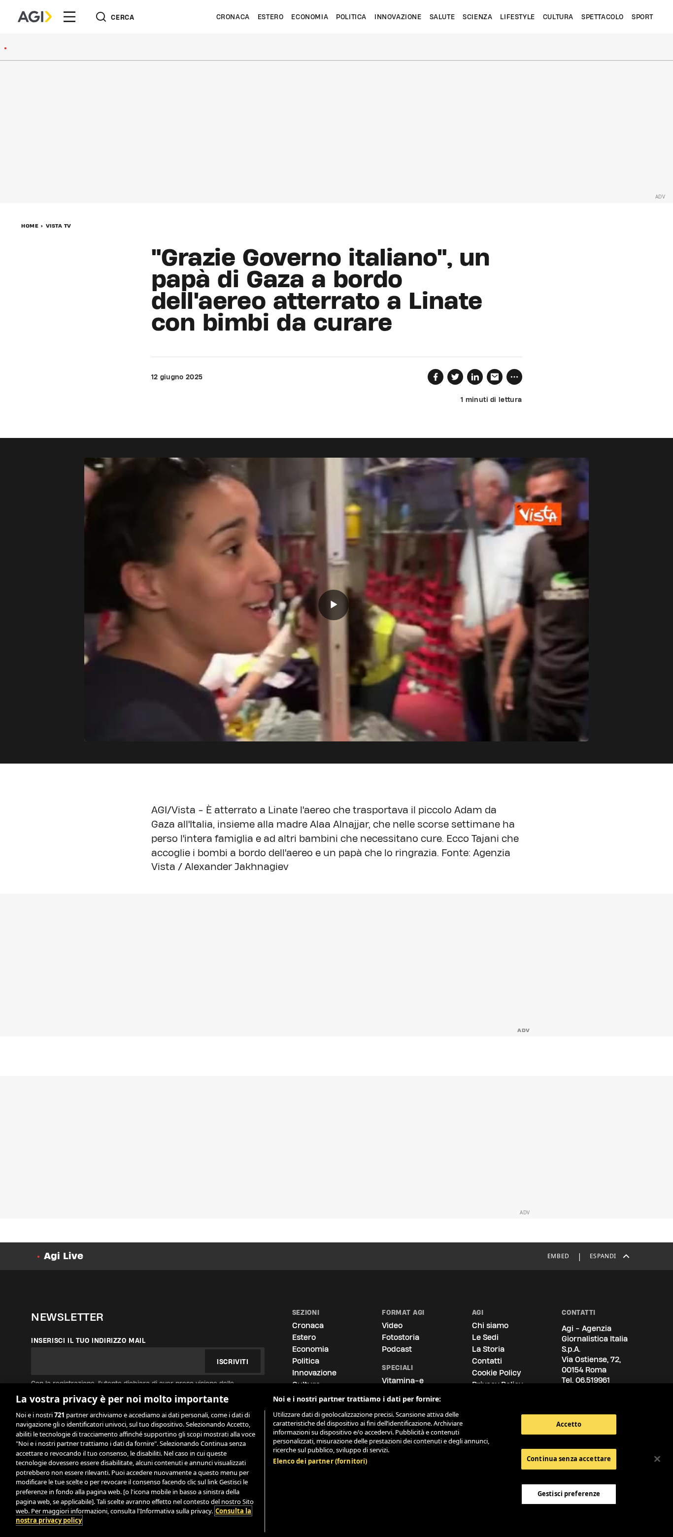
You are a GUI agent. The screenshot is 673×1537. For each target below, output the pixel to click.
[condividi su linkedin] (475, 377)
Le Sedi (485, 1337)
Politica (351, 17)
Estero (271, 17)
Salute (442, 17)
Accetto (569, 1424)
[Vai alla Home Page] (35, 17)
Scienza (477, 17)
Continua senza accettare (569, 1459)
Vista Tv (58, 225)
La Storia (488, 1349)
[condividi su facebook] (435, 377)
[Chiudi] (657, 1459)
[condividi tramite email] (495, 377)
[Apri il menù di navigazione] (69, 17)
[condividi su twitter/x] (455, 377)
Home (29, 225)
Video (392, 1325)
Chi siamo (490, 1325)
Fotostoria (400, 1337)
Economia (309, 17)
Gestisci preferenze (569, 1493)
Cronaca (233, 17)
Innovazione (398, 17)
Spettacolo (602, 17)
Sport (642, 17)
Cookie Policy (496, 1372)
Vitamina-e (403, 1380)
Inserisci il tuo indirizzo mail (88, 1340)
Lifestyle (517, 17)
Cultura (558, 17)
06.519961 (592, 1380)
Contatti (487, 1361)
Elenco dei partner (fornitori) (320, 1461)
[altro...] (514, 377)
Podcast (397, 1349)
